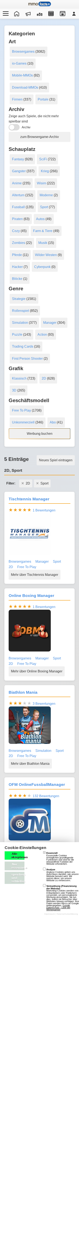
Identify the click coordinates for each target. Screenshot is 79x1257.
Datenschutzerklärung (67, 914)
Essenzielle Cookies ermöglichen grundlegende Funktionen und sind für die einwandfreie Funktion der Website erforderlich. (60, 858)
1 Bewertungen (44, 510)
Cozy (16, 231)
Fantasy (18, 159)
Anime (17, 183)
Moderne (46, 195)
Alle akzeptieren (17, 855)
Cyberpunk (42, 267)
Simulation (20, 322)
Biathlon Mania (23, 692)
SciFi (43, 159)
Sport (44, 207)
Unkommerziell (23, 422)
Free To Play (21, 410)
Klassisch (19, 378)
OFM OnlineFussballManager (37, 784)
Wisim (41, 183)
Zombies (18, 243)
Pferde (17, 255)
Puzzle (17, 334)
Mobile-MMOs (22, 75)
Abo (53, 422)
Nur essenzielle (17, 866)
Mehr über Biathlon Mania (30, 763)
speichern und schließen (17, 878)
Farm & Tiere (42, 231)
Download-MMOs (25, 87)
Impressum (49, 914)
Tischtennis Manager (29, 499)
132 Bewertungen (46, 796)
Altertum (18, 195)
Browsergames (23, 51)
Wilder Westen (46, 255)
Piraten (17, 219)
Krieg (45, 171)
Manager (49, 322)
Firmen (17, 99)
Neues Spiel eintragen (55, 460)
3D (14, 390)
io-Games (19, 63)
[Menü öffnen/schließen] (5, 14)
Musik (42, 243)
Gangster (19, 171)
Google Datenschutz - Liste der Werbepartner (58, 907)
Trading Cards (22, 346)
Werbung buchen (39, 433)
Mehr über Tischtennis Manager (34, 574)
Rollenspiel (20, 310)
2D (44, 378)
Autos (40, 219)
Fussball (18, 207)
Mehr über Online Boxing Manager (36, 671)
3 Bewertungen (44, 703)
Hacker (17, 267)
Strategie (18, 299)
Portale (43, 99)
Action (42, 334)
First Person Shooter (27, 358)
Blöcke (17, 278)
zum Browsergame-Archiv (39, 137)
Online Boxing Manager (31, 595)
